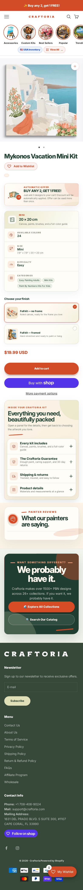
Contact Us (12, 725)
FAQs (8, 768)
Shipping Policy (15, 753)
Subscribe (17, 700)
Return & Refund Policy (20, 761)
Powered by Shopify (52, 860)
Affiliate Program (15, 775)
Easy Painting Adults (29, 280)
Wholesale (11, 782)
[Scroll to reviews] (6, 175)
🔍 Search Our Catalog (41, 619)
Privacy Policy (14, 746)
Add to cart (41, 368)
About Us (10, 732)
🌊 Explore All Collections (41, 606)
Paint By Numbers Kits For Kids (34, 286)
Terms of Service (16, 739)
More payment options (41, 393)
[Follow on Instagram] (17, 848)
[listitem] (10, 34)
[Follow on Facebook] (6, 848)
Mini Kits (48, 280)
